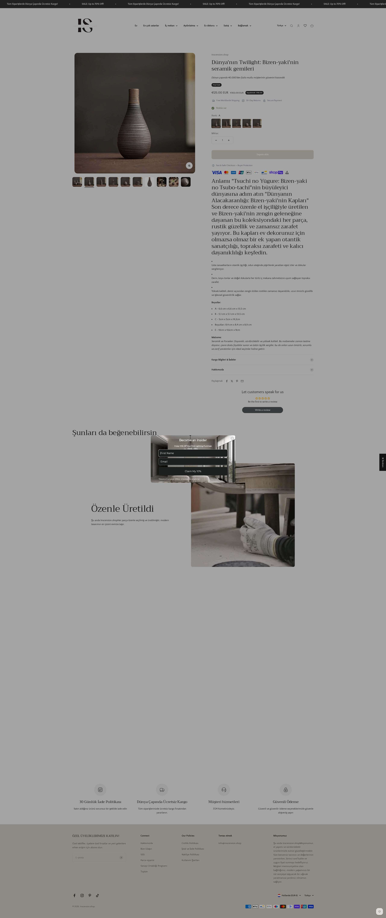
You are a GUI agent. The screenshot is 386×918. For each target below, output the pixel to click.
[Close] (232, 438)
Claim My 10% (193, 471)
